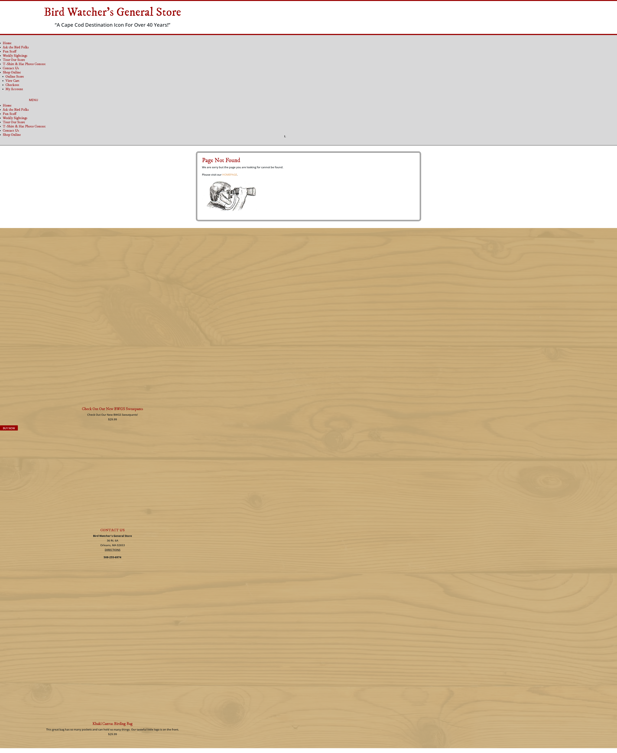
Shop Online (12, 72)
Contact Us (11, 68)
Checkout (12, 85)
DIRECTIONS (112, 550)
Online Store (14, 76)
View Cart (12, 81)
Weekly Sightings (15, 56)
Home (7, 43)
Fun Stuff (9, 51)
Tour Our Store (14, 60)
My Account (14, 89)
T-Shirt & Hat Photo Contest (24, 64)
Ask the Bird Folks (16, 47)
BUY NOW (9, 428)
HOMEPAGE (229, 174)
